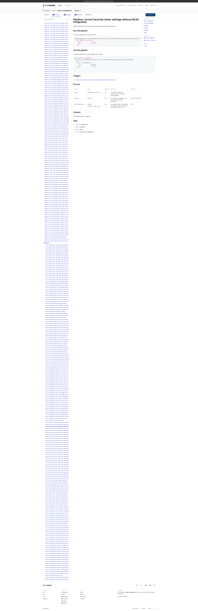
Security (143, 608)
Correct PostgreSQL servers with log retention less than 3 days (61, 408)
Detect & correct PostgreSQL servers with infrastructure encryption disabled (64, 112)
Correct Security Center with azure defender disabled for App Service (63, 430)
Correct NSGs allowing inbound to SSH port (56, 343)
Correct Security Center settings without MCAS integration (61, 426)
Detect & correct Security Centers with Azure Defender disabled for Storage (64, 158)
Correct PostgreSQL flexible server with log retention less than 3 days (63, 372)
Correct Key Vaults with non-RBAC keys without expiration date (61, 305)
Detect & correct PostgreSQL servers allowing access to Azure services (63, 108)
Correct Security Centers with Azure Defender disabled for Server (62, 470)
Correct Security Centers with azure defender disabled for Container (63, 456)
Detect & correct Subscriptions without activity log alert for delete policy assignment (66, 224)
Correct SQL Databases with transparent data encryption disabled (62, 491)
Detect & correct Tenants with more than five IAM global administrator (63, 239)
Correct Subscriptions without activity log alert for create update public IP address (66, 559)
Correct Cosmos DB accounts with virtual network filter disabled (61, 295)
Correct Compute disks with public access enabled (58, 291)
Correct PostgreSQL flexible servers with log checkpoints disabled (62, 378)
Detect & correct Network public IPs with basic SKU (58, 87)
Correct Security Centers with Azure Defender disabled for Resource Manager (65, 468)
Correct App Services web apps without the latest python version (62, 279)
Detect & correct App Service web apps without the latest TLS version (62, 39)
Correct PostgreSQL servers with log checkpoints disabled (60, 406)
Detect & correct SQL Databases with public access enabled (60, 166)
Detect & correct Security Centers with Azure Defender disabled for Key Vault (64, 146)
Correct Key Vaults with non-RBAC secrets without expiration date (62, 307)
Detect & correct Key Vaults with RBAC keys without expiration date (62, 71)
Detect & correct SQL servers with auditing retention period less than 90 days (65, 174)
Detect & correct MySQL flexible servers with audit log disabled (61, 77)
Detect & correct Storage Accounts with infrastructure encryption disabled (64, 194)
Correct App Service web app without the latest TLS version (60, 255)
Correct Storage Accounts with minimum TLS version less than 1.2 (62, 535)
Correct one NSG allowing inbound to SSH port (57, 358)
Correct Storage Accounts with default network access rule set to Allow (63, 529)
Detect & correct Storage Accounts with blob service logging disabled (63, 186)
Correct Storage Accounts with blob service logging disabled (61, 525)
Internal (47, 243)
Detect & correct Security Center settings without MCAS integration (62, 132)
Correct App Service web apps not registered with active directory (62, 257)
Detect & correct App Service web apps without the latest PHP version (63, 35)
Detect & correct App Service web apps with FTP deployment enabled (62, 27)
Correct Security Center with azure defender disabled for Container (62, 432)
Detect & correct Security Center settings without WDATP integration (62, 134)
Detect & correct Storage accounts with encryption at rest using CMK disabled (65, 192)
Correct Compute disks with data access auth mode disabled (61, 289)
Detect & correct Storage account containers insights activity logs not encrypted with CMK (68, 180)
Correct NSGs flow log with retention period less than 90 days (61, 347)
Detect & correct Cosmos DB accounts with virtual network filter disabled (63, 53)
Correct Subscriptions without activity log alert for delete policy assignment (64, 563)
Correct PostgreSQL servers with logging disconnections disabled (62, 412)
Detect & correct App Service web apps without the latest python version (63, 37)
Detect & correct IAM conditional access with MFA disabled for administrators (65, 59)
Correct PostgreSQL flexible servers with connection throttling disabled (63, 376)
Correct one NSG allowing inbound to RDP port (57, 356)
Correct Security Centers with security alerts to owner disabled (61, 478)
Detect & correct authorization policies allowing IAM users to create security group (66, 41)
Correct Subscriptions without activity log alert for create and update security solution (67, 553)
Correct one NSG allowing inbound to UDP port (57, 360)
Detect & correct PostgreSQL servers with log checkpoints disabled (62, 114)
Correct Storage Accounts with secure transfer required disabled (62, 541)
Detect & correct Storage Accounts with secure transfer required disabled (64, 202)
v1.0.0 (145, 46)
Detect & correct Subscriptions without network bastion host (60, 235)
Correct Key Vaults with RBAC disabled (55, 311)
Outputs (146, 30)
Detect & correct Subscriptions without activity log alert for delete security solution (66, 229)
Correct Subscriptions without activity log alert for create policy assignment (64, 557)
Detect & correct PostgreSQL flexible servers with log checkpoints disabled (64, 102)
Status (46, 608)
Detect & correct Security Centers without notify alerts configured (61, 164)
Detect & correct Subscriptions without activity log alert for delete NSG (63, 222)
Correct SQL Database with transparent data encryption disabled (62, 487)
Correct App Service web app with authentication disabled (60, 247)
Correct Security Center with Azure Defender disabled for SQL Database (63, 448)
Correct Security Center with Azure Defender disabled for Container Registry (65, 434)
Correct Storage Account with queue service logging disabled (61, 515)
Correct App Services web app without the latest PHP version (61, 271)
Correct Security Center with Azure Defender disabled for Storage (62, 452)
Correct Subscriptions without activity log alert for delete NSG (61, 561)
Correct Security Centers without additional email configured (61, 481)
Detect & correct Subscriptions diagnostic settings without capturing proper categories (67, 208)
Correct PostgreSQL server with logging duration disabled (60, 396)
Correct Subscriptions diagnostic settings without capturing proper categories (65, 547)
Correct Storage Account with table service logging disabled (60, 517)
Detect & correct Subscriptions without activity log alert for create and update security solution (69, 214)
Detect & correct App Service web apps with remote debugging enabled (63, 29)
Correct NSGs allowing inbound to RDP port (56, 341)
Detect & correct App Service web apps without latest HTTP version (62, 33)
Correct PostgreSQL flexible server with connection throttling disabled (63, 368)
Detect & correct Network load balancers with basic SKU (59, 85)
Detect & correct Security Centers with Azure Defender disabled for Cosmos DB (65, 142)
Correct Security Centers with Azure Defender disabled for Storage (62, 476)
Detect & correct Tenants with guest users (55, 237)
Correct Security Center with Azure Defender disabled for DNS (61, 438)
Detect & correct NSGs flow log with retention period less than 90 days (63, 97)
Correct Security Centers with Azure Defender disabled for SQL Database (64, 472)
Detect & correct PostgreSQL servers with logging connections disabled (63, 118)
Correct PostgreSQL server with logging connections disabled (61, 392)
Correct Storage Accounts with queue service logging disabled (61, 539)
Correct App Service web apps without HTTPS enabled (59, 265)
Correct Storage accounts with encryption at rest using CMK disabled (63, 531)
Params (146, 28)
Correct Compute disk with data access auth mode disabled (60, 285)
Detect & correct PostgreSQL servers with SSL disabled (59, 124)
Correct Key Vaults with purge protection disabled (58, 309)
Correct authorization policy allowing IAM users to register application (63, 283)
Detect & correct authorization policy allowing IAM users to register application (65, 43)
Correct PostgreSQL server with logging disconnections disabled (62, 394)
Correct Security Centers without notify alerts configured (59, 483)
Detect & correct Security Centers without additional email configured (63, 162)
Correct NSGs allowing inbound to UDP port (56, 345)
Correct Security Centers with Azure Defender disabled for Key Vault (63, 464)
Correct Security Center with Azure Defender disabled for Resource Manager (65, 444)
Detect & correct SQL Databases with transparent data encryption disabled (64, 168)
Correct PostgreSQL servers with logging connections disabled (61, 410)
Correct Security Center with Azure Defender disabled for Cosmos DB (63, 436)
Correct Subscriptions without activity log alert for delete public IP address (64, 565)
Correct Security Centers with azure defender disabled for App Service (63, 454)
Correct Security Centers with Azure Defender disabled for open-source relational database (69, 466)
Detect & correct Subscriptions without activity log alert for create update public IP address (68, 220)
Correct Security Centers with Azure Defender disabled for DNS (61, 462)
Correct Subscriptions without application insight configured (61, 571)
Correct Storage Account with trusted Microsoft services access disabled (64, 519)
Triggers (146, 25)
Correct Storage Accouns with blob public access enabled (60, 505)
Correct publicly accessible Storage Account (56, 418)
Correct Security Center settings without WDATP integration (60, 428)
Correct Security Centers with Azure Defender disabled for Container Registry (65, 458)
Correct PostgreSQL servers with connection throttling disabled (61, 402)
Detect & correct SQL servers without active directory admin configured (63, 178)
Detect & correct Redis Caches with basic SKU (56, 126)
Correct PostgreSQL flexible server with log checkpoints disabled (62, 370)
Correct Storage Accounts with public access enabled (59, 537)
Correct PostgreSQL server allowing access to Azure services (60, 384)
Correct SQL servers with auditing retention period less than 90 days (63, 497)
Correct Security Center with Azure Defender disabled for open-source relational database (68, 442)
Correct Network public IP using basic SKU (56, 337)
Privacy (149, 608)
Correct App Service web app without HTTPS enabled (59, 253)
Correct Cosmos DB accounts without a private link (58, 297)
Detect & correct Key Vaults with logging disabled (57, 61)
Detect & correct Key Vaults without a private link (57, 75)
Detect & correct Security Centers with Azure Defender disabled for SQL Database (66, 154)
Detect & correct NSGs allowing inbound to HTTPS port (59, 89)
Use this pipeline (148, 23)
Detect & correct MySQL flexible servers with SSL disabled (59, 81)
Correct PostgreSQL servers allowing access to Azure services (61, 400)
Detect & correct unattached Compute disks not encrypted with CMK (62, 241)
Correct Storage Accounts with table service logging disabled (61, 543)
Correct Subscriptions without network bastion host (58, 573)
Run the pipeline (148, 21)
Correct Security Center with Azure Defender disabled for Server (62, 446)
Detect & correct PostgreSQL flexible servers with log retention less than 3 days (65, 104)
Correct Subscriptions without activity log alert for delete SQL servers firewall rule (66, 569)
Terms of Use (136, 608)
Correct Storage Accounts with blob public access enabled (60, 523)
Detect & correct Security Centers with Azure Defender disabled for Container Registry (67, 140)
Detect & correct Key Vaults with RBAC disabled (57, 69)
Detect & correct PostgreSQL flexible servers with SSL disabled (61, 106)
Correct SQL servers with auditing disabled (56, 495)
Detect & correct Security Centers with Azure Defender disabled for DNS (63, 144)
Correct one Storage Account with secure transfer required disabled (63, 364)
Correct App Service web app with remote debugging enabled (61, 251)
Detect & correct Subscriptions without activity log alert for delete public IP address (66, 226)
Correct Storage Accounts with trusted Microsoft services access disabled (64, 545)
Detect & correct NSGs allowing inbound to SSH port (58, 93)
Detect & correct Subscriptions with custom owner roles (59, 210)
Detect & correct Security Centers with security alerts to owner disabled (63, 160)
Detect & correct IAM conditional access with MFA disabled (60, 57)
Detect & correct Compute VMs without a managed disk (59, 51)
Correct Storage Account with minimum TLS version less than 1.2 (62, 513)
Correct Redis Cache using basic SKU (54, 420)
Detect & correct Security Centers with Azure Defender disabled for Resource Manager (67, 150)
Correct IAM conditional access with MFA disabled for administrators (63, 301)
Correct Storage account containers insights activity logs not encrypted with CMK (66, 507)
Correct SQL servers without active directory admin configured (61, 503)
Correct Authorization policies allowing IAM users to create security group (64, 281)
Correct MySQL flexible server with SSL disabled (57, 323)
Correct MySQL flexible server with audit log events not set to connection (64, 321)
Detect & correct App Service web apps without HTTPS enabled (61, 31)
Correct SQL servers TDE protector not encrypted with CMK (60, 493)
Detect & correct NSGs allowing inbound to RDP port (58, 91)
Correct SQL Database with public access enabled (58, 485)
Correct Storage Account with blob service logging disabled (60, 509)
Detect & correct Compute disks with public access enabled (60, 49)
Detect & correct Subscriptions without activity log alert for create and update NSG (66, 212)
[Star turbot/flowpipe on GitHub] (78, 10)
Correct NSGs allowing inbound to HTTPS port (57, 339)
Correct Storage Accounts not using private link (57, 521)
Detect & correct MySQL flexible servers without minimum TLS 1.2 (61, 83)
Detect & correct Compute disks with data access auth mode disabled (63, 47)
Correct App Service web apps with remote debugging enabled (61, 263)
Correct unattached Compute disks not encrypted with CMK (60, 579)
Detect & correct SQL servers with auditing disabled (58, 172)
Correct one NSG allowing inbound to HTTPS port (58, 354)
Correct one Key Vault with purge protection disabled (59, 349)
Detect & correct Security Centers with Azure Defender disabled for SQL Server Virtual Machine (69, 156)
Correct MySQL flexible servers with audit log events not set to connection (64, 329)
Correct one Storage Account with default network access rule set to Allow (64, 362)
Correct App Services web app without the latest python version (61, 273)
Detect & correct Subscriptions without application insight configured (63, 233)
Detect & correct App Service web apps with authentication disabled (62, 25)
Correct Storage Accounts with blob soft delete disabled (59, 527)
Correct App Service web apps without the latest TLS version (60, 267)
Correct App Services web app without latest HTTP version (60, 269)
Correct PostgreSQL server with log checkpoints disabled (60, 388)
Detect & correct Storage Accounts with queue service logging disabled (63, 200)
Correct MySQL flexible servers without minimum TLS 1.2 (59, 333)
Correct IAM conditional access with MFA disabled (58, 299)
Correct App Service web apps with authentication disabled (60, 259)
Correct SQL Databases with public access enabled (58, 489)
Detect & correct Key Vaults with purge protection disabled (60, 67)
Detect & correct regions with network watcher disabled (59, 128)
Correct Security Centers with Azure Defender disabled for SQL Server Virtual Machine (67, 474)
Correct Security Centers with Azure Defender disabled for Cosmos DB (63, 460)
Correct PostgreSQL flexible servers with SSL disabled (59, 382)
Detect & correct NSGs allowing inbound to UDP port (58, 95)
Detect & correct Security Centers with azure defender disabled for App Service (65, 136)
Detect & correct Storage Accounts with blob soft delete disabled (61, 188)
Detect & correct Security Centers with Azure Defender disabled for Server (64, 152)
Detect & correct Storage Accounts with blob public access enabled (62, 184)
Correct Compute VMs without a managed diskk (57, 293)
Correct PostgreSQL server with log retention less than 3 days (61, 390)
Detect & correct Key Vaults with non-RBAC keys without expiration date (63, 63)
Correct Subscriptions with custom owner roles (57, 549)
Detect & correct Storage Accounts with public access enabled (61, 198)
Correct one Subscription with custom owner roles (58, 366)
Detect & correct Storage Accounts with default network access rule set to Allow (65, 190)
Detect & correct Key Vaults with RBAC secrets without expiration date (63, 73)
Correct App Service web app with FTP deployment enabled (60, 249)
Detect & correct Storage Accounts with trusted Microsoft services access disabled (66, 206)
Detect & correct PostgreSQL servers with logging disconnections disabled (64, 120)
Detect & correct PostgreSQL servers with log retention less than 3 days (63, 116)
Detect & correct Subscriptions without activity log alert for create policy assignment (66, 218)
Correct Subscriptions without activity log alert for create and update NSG (64, 551)
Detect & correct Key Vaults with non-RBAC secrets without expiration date (64, 65)
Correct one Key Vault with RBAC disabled (56, 351)
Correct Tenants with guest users (53, 575)
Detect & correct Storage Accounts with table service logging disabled (63, 204)
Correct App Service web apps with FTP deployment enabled (60, 261)
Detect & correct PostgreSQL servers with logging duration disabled (62, 122)
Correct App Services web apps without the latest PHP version (61, 277)
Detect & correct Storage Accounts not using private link (59, 182)
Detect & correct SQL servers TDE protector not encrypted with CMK (62, 170)
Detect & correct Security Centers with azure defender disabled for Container (65, 138)
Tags (145, 32)
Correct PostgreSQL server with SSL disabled (56, 398)
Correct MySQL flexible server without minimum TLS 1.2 (59, 325)
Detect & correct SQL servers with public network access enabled (61, 176)
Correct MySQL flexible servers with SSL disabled (57, 331)
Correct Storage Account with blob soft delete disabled (59, 511)
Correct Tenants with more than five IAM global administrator (61, 577)
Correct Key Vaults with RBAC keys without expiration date (60, 313)
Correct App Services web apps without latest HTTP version (60, 275)
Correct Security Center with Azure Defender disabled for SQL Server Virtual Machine (67, 450)
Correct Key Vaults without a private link (55, 317)
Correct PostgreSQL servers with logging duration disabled (60, 414)
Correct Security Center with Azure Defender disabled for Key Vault (62, 440)
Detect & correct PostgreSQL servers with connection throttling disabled (63, 110)
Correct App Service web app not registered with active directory (62, 245)
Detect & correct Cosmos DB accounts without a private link (60, 55)
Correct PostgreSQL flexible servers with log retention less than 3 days (63, 380)
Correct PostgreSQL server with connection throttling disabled (61, 386)
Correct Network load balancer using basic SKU (57, 335)
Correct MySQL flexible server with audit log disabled (59, 319)
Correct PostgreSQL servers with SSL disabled (57, 416)
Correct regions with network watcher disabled (57, 422)
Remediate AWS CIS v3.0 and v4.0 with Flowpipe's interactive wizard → (99, 1)
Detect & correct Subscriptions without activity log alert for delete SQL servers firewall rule (68, 231)
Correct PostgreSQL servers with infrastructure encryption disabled (62, 404)
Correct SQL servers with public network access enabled (59, 499)
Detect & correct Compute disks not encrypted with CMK (59, 45)
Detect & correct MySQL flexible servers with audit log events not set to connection (66, 79)
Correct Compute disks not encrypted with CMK (57, 287)
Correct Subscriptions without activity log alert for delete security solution (64, 567)
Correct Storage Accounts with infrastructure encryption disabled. (62, 533)
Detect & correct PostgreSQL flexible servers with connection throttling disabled (65, 99)
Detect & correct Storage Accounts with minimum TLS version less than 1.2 (64, 196)
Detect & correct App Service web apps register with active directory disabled (65, 23)
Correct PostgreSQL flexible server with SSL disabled (58, 374)
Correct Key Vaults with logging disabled (55, 303)
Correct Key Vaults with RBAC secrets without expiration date (61, 315)
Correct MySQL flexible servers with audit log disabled (59, 327)
